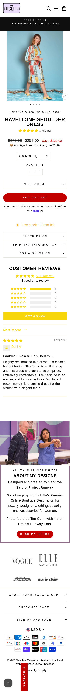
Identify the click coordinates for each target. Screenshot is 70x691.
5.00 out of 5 (45, 276)
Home (13, 111)
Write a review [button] (35, 316)
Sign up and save (34, 619)
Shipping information (35, 244)
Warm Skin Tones (47, 111)
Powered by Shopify (35, 670)
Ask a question (35, 253)
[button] (29, 131)
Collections (27, 111)
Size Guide (35, 184)
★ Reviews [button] (24, 677)
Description (35, 236)
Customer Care (34, 607)
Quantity (35, 164)
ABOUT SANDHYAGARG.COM (34, 595)
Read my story (35, 534)
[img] (12, 341)
